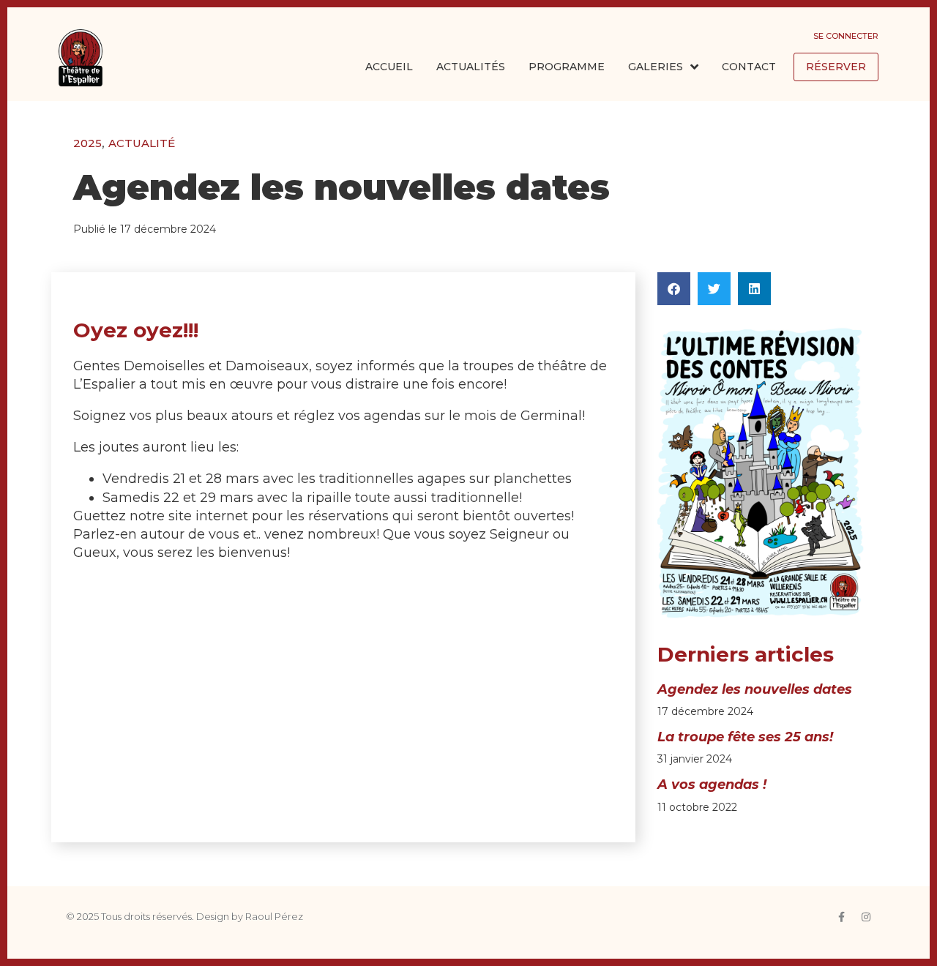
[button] (673, 288)
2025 (87, 143)
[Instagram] (866, 917)
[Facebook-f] (841, 917)
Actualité (141, 143)
